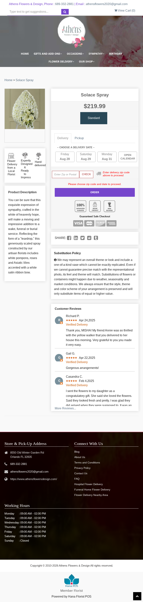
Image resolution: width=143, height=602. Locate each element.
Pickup (79, 138)
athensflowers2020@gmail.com (107, 4)
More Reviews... (65, 408)
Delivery (62, 138)
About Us (79, 457)
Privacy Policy (82, 467)
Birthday (115, 53)
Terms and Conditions (87, 462)
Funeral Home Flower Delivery (92, 489)
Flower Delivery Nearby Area (91, 494)
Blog (77, 451)
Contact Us (80, 473)
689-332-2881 (64, 4)
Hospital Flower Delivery (88, 484)
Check (86, 174)
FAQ (77, 478)
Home (25, 53)
